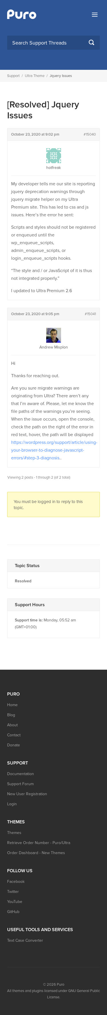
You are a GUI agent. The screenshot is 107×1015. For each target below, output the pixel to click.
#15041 (90, 314)
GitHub (13, 911)
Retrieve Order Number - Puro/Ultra (38, 842)
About (12, 725)
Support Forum (20, 783)
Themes (14, 832)
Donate (13, 745)
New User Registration (27, 793)
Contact (14, 735)
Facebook (16, 881)
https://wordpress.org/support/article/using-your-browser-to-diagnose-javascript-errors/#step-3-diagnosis (54, 450)
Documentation (20, 773)
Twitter (13, 891)
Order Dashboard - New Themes (36, 852)
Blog (11, 714)
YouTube (14, 901)
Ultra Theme (35, 76)
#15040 (90, 134)
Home (12, 704)
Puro (60, 984)
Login (12, 804)
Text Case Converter (25, 940)
